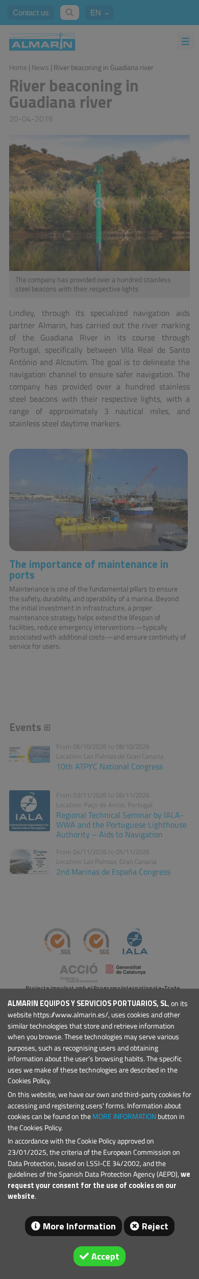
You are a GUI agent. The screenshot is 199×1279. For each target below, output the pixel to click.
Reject (155, 1226)
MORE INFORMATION (124, 1116)
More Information (79, 1226)
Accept (105, 1256)
